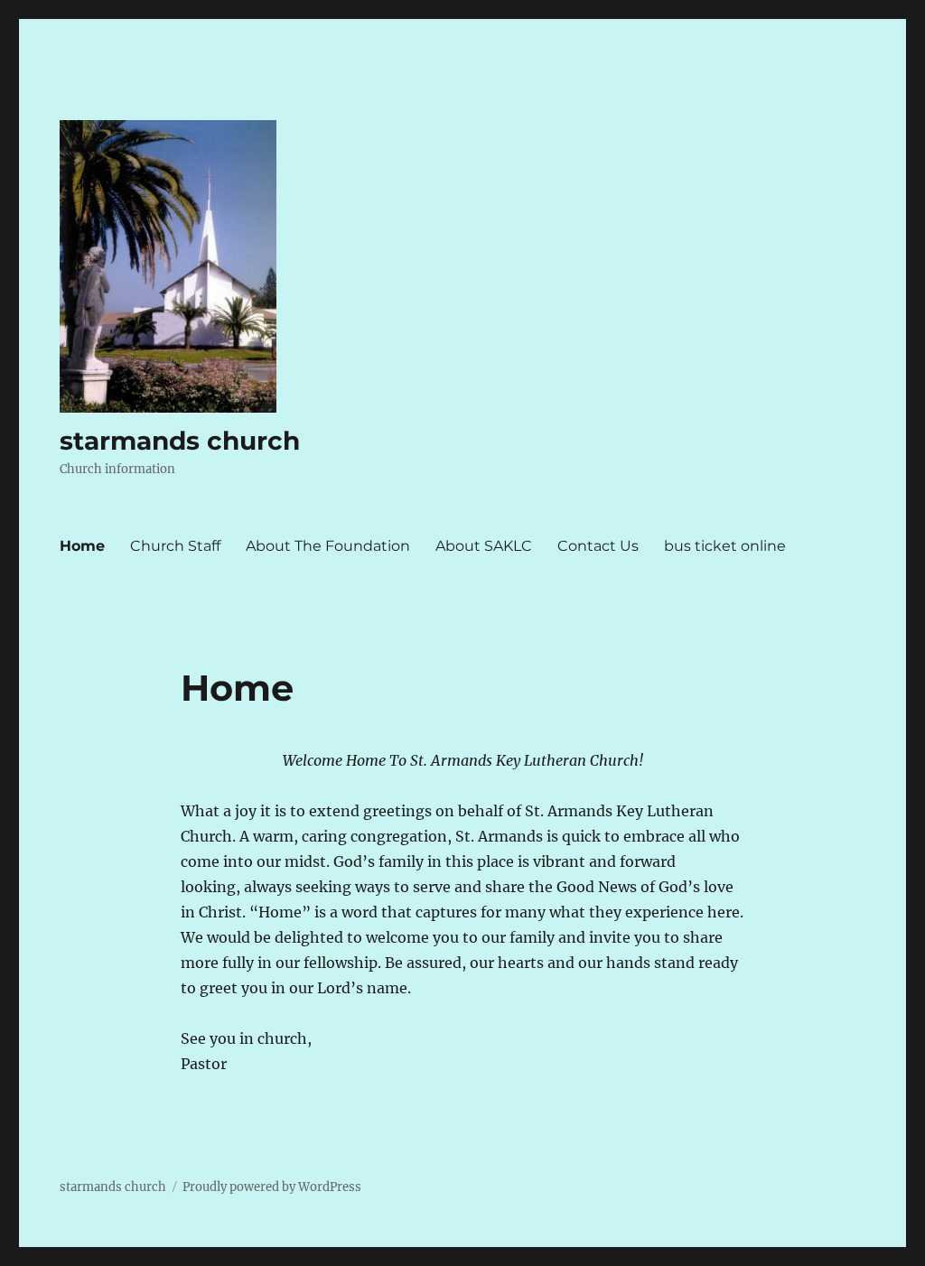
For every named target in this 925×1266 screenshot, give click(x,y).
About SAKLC (483, 545)
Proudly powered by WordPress (271, 1187)
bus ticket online (725, 545)
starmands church (180, 440)
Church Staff (175, 545)
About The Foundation (328, 545)
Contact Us (598, 545)
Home (82, 545)
